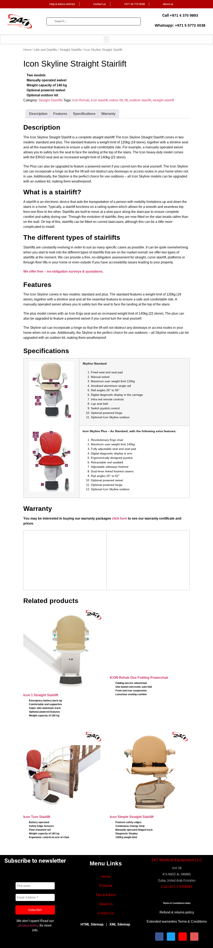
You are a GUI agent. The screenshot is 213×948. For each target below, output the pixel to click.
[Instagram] (182, 936)
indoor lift (116, 100)
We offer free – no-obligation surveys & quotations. (63, 271)
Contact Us (106, 913)
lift (126, 100)
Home (27, 49)
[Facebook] (159, 936)
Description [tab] (38, 113)
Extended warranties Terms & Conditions (177, 921)
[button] (106, 39)
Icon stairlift (99, 100)
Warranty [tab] (108, 113)
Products (105, 885)
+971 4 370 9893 (184, 15)
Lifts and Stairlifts (45, 49)
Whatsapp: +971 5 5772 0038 (180, 25)
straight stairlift (163, 100)
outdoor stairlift (140, 100)
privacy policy (29, 925)
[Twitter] (171, 936)
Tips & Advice (106, 895)
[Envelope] (194, 936)
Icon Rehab (80, 100)
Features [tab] (60, 113)
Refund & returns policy (177, 912)
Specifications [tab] (84, 113)
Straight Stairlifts (71, 49)
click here (119, 518)
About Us (106, 904)
